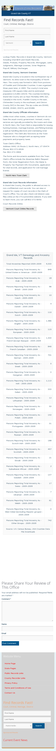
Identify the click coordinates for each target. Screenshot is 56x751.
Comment (6, 599)
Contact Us (10, 693)
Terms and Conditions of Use (18, 688)
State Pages (10, 668)
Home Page (10, 663)
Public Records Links (14, 673)
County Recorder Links (15, 678)
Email (4, 633)
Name (4, 624)
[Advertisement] (28, 233)
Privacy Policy (11, 683)
